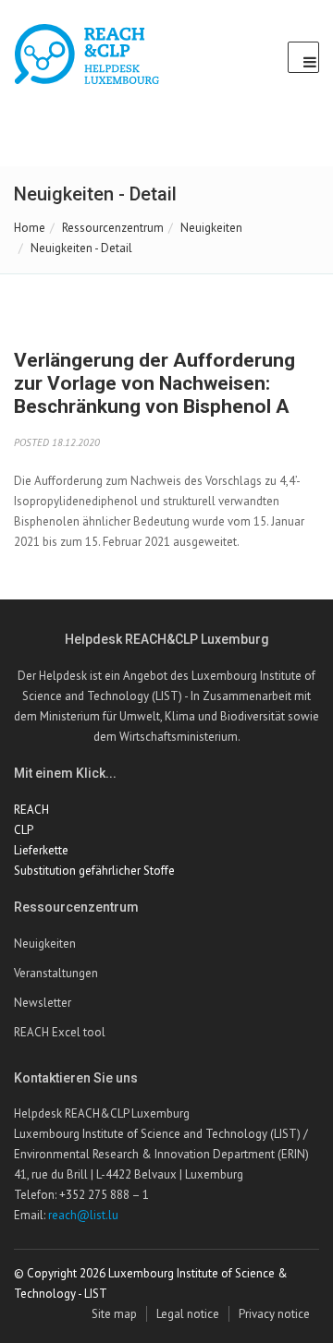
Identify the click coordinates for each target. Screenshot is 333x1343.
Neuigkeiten (211, 228)
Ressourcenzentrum (113, 228)
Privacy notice (274, 1314)
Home (29, 228)
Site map (114, 1314)
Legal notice (187, 1314)
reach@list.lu (83, 1215)
